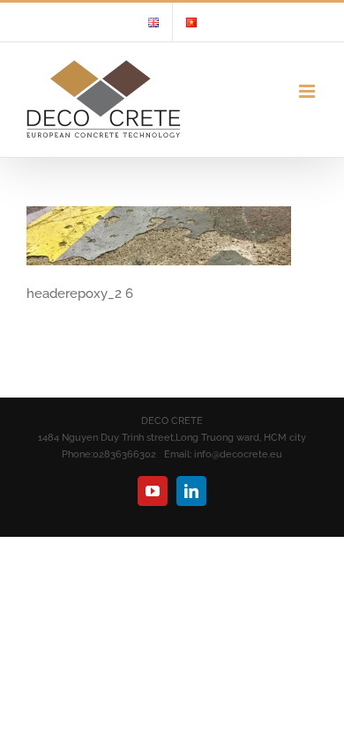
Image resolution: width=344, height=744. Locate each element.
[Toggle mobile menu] (308, 91)
